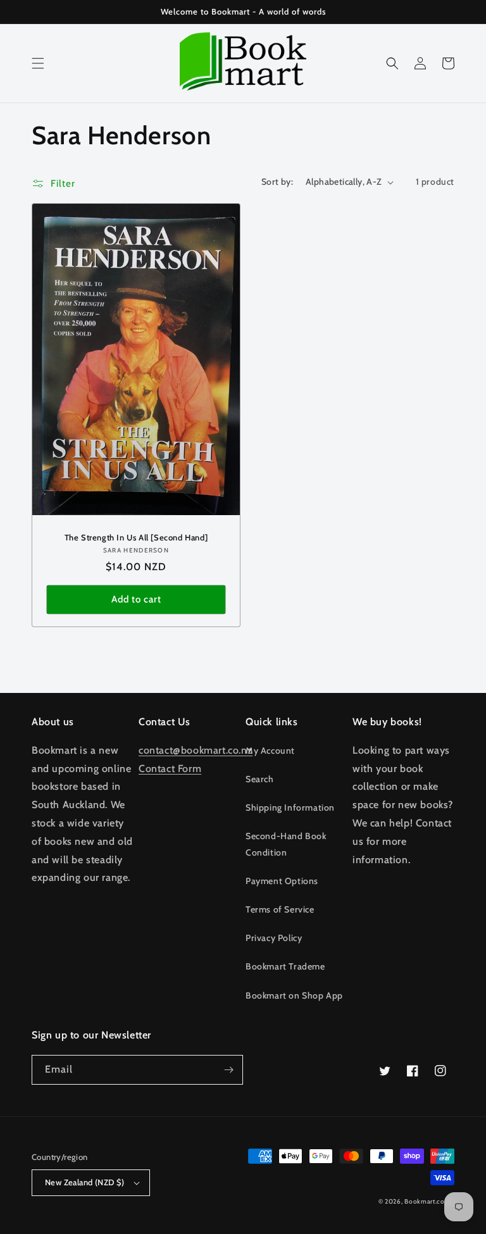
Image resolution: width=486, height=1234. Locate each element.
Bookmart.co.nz (429, 1201)
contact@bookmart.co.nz (195, 750)
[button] (38, 63)
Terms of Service (280, 909)
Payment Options (282, 881)
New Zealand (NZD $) (85, 1182)
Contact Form (170, 769)
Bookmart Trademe (285, 966)
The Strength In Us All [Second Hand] (136, 537)
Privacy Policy (274, 938)
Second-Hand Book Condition (286, 843)
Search (260, 779)
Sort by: (277, 181)
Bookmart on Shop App (294, 995)
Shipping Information (290, 807)
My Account (270, 750)
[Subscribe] (228, 1070)
